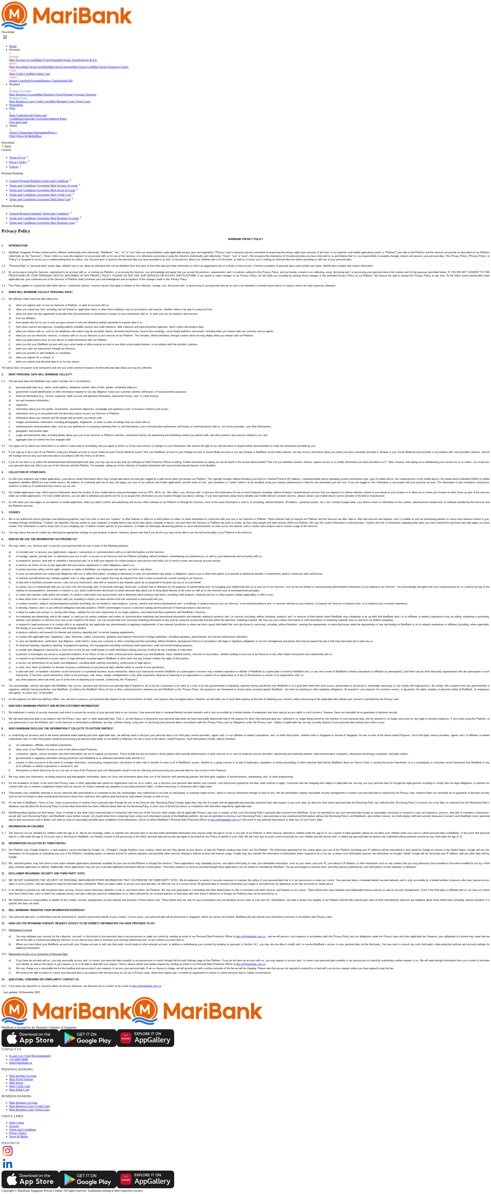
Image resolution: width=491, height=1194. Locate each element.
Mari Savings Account (22, 1075)
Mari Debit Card (19, 1089)
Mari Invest (16, 1082)
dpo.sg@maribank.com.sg (225, 819)
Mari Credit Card (19, 1086)
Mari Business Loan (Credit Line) (29, 1106)
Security (14, 1126)
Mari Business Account (23, 1102)
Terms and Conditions (22, 1129)
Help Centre (16, 1122)
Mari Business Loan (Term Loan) (29, 1109)
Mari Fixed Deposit (21, 1079)
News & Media (18, 1136)
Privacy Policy (18, 1133)
